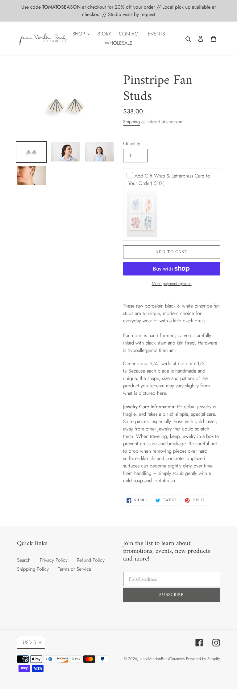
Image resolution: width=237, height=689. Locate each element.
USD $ (29, 642)
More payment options (172, 283)
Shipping (131, 121)
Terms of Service (74, 569)
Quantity (131, 143)
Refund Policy (91, 560)
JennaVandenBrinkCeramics (162, 659)
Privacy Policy (54, 560)
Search (24, 560)
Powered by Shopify (203, 659)
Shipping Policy (33, 569)
